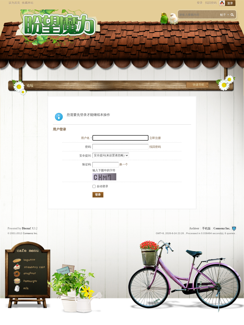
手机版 (206, 228)
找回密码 (211, 3)
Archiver (194, 228)
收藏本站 (27, 3)
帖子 (223, 14)
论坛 (30, 85)
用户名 (85, 138)
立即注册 (155, 138)
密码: (88, 146)
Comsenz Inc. (222, 228)
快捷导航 (198, 84)
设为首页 (14, 3)
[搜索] (233, 15)
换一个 (123, 164)
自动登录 (102, 186)
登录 (200, 3)
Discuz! (26, 228)
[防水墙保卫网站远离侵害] (234, 228)
